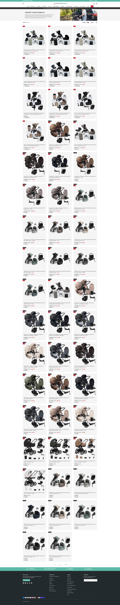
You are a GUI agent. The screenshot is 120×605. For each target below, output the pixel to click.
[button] (97, 3)
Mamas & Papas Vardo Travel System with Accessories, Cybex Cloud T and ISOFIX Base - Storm (85, 145)
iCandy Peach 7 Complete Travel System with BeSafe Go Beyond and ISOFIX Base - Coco (59, 398)
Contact (95, 0)
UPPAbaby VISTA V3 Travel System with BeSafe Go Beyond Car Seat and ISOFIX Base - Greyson (85, 272)
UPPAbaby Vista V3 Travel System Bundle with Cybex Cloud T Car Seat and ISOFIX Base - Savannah (85, 493)
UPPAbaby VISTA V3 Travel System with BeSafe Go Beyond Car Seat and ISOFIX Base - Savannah (34, 240)
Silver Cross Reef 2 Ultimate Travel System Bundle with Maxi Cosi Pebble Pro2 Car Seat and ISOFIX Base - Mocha (59, 114)
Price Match (69, 580)
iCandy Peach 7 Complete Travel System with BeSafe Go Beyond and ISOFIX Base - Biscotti (84, 430)
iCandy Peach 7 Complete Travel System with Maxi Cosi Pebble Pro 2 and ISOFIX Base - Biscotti (33, 367)
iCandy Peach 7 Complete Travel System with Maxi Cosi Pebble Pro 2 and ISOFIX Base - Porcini (59, 208)
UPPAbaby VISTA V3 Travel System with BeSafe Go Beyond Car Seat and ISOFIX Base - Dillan (34, 303)
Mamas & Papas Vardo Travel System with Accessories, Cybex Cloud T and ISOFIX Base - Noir (60, 82)
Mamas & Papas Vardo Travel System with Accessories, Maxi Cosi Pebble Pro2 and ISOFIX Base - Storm (59, 303)
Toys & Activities (69, 6)
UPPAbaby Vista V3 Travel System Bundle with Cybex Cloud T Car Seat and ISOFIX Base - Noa (34, 525)
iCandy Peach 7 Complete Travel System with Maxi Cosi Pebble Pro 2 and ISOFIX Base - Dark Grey (33, 335)
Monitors (44, 6)
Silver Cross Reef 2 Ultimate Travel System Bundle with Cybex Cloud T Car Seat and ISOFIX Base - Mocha (34, 145)
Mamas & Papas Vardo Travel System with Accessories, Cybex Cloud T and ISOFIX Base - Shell (85, 82)
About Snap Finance (70, 581)
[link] (54, 564)
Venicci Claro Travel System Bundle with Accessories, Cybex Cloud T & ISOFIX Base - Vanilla (34, 493)
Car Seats (38, 6)
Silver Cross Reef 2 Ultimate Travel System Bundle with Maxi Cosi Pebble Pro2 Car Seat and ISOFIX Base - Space (34, 114)
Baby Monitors (51, 580)
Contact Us (69, 578)
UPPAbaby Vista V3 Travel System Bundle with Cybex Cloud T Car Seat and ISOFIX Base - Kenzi (85, 525)
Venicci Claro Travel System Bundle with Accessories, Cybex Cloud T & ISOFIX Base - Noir (34, 461)
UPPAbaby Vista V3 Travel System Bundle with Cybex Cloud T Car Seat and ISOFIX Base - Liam (59, 525)
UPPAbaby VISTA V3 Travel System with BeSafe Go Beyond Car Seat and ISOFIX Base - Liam (85, 240)
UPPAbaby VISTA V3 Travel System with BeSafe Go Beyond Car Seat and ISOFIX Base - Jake (60, 272)
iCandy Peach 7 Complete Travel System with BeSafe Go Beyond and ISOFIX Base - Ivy (34, 398)
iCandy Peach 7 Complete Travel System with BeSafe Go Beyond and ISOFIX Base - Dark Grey (34, 430)
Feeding (62, 6)
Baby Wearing (55, 6)
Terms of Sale (69, 587)
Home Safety (82, 6)
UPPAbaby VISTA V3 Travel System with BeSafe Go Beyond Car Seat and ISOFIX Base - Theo (60, 240)
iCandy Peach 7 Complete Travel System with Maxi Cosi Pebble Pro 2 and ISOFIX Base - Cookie (84, 303)
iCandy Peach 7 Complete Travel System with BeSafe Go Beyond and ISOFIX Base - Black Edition (84, 398)
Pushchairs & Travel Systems (54, 576)
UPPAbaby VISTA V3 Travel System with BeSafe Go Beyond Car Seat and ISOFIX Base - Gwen (85, 208)
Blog (88, 6)
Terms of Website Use (71, 585)
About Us (91, 0)
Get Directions (26, 580)
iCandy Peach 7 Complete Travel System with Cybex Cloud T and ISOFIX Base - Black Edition (59, 177)
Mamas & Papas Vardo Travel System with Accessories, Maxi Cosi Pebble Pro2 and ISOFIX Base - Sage (34, 50)
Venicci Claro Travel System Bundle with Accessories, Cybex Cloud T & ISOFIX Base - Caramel (84, 461)
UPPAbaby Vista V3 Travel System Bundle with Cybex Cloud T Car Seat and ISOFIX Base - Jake (34, 556)
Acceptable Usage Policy (71, 589)
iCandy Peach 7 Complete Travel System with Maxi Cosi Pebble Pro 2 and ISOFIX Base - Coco (59, 145)
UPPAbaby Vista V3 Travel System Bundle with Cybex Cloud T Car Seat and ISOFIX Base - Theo (59, 493)
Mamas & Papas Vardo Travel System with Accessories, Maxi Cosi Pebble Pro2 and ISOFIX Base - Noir (59, 50)
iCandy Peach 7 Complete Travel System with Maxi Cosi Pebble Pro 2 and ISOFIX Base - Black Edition (59, 335)
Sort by (24, 22)
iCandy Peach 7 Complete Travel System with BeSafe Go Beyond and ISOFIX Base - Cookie (59, 430)
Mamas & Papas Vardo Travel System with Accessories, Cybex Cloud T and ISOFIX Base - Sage (34, 82)
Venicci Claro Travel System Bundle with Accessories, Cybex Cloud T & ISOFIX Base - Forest (59, 461)
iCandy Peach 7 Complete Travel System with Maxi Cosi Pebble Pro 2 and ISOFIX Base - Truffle (84, 335)
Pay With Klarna (70, 583)
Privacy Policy (69, 590)
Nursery (49, 6)
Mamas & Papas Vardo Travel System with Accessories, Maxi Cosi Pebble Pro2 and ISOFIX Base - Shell (84, 50)
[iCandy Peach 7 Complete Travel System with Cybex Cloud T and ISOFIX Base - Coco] (85, 164)
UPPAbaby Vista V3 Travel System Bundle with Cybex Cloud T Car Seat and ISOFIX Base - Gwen (59, 556)
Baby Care (76, 6)
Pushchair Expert (27, 601)
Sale (92, 6)
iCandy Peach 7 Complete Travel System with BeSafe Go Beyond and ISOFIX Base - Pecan (84, 367)
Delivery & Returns (70, 592)
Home (28, 6)
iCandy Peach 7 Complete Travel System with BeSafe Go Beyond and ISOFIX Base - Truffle (59, 367)
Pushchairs (32, 6)
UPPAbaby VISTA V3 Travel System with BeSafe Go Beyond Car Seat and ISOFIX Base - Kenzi (34, 272)
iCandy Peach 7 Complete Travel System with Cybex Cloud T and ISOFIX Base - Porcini (34, 208)
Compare (84, 22)
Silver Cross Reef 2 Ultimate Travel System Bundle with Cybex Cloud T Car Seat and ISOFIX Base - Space (85, 114)
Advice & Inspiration (52, 590)
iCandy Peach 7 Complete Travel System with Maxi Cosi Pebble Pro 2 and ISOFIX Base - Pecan (33, 177)
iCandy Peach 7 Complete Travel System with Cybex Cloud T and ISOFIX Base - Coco (85, 177)
